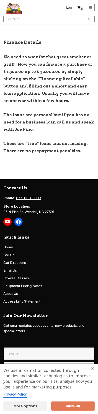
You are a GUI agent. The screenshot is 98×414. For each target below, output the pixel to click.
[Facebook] (18, 222)
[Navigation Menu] (90, 7)
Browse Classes (16, 278)
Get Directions (14, 262)
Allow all (73, 406)
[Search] (89, 19)
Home (8, 247)
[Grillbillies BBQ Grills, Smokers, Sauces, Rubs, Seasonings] (14, 8)
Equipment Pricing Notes (22, 286)
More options (25, 406)
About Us (10, 293)
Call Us (8, 255)
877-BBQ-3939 (28, 198)
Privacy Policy (15, 394)
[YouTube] (7, 222)
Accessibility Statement (21, 301)
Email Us (10, 270)
